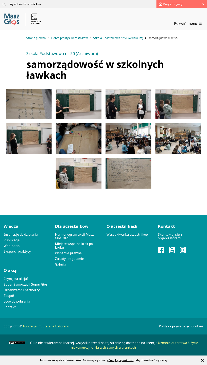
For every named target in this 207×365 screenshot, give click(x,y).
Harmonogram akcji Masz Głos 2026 (74, 236)
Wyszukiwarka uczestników (128, 234)
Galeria (60, 264)
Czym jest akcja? (16, 278)
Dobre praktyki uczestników (70, 38)
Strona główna (36, 38)
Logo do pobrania (17, 301)
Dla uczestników (71, 226)
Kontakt (10, 307)
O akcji (11, 270)
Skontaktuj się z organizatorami (170, 236)
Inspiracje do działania (21, 234)
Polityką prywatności (121, 360)
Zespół (9, 295)
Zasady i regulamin (69, 258)
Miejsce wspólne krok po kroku (74, 246)
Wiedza (11, 226)
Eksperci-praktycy (17, 251)
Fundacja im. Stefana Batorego (46, 326)
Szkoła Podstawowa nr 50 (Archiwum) (118, 38)
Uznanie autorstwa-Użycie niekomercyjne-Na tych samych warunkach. (134, 345)
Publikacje (12, 240)
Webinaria (12, 246)
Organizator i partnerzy (22, 290)
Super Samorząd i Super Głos (26, 284)
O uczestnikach (122, 226)
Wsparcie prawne (68, 253)
